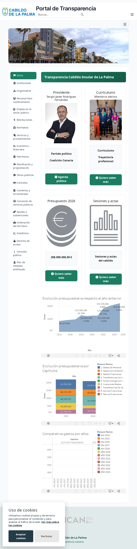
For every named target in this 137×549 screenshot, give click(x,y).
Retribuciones (24, 119)
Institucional (23, 83)
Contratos (22, 182)
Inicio (23, 75)
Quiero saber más (107, 180)
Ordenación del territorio (21, 224)
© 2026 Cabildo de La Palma (68, 537)
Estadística (22, 233)
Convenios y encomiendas (21, 192)
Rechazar (46, 536)
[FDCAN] (76, 520)
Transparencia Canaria (71, 541)
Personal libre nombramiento (22, 100)
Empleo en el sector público (22, 111)
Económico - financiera (21, 147)
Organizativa (23, 90)
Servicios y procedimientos (22, 137)
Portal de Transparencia (66, 8)
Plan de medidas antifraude (19, 266)
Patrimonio (22, 156)
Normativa (22, 127)
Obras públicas (25, 175)
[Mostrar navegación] (132, 14)
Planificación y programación (23, 166)
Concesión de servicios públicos (23, 202)
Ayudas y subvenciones (20, 213)
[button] (124, 24)
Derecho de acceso (21, 242)
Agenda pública (62, 179)
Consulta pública (20, 253)
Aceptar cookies (21, 536)
